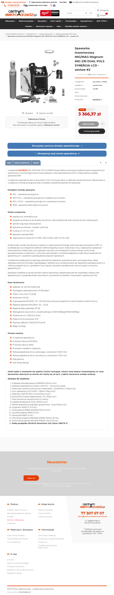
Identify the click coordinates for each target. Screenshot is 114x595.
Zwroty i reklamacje (15, 520)
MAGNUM (97, 99)
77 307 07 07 (13, 5)
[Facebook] (54, 6)
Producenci (42, 542)
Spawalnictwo (31, 34)
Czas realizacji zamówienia (17, 539)
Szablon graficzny (18, 592)
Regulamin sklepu (14, 573)
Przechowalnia (44, 513)
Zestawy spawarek (46, 34)
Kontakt (63, 2)
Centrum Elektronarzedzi (14, 34)
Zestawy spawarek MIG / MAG (66, 34)
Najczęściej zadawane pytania (19, 513)
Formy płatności (13, 542)
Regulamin (47, 483)
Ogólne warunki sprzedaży (18, 563)
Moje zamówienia (45, 510)
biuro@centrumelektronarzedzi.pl (85, 2)
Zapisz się (31, 478)
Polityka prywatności (15, 567)
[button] (91, 13)
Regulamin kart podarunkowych (20, 570)
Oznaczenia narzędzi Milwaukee (51, 539)
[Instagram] (51, 6)
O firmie (10, 560)
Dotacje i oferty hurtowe (17, 510)
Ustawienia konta (45, 517)
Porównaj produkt (92, 131)
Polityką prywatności (64, 486)
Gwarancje (11, 523)
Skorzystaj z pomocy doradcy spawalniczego (55, 146)
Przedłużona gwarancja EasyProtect (47, 546)
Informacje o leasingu (47, 535)
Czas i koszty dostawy (16, 535)
